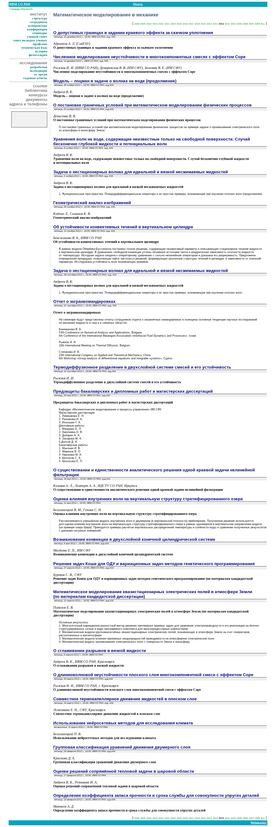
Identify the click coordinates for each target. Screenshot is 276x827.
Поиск (138, 4)
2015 (203, 24)
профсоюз (40, 44)
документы (36, 99)
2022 (161, 24)
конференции (37, 29)
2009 (239, 24)
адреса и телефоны (28, 104)
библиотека (36, 90)
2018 (185, 24)
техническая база (34, 47)
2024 (149, 24)
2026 (137, 24)
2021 (167, 24)
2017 (191, 24)
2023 (155, 24)
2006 (257, 24)
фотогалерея (38, 55)
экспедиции (38, 70)
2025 (143, 24)
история (41, 51)
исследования (33, 63)
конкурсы (38, 95)
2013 (215, 24)
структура (39, 18)
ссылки (40, 86)
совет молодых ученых (30, 40)
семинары (39, 33)
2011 (227, 24)
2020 (173, 24)
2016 (197, 24)
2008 (245, 24)
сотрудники (38, 22)
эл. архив (40, 74)
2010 (233, 24)
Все (263, 24)
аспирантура (37, 25)
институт (38, 14)
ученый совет (37, 36)
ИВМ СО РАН (19, 4)
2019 (179, 24)
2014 (209, 24)
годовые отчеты (35, 78)
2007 (251, 24)
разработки (38, 67)
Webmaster (259, 822)
